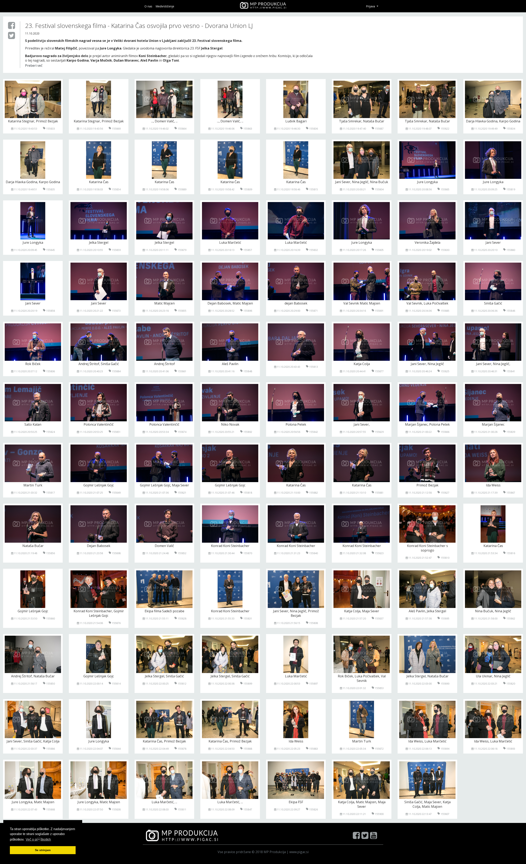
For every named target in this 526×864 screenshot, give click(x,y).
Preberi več (34, 65)
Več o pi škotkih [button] (38, 839)
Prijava (371, 6)
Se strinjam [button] (43, 850)
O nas (148, 6)
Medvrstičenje (165, 6)
